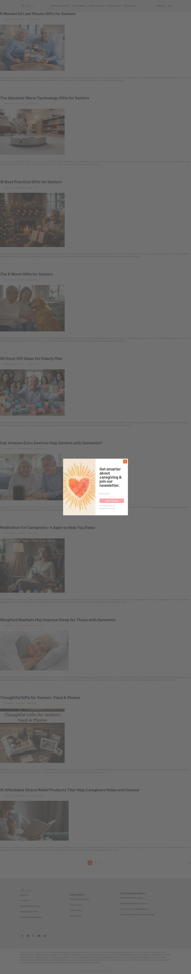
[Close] (125, 461)
